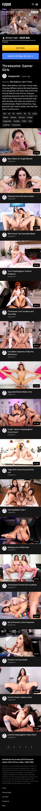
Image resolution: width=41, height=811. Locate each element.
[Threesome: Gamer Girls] (20, 21)
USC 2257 (5, 797)
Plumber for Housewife (17, 660)
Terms (4, 788)
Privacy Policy (6, 792)
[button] (33, 4)
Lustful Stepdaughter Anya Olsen (22, 735)
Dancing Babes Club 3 (17, 510)
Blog (3, 806)
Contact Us (5, 801)
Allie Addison (15, 82)
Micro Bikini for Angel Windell (20, 159)
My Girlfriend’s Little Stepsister (21, 622)
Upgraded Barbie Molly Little (20, 392)
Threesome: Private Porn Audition (22, 585)
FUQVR (6, 4)
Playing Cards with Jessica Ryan (21, 196)
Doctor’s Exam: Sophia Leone (20, 697)
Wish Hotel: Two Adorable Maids (21, 233)
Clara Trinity (27, 82)
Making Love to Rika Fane (18, 547)
